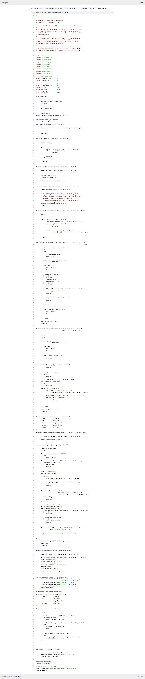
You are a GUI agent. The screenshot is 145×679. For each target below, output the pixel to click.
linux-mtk (39, 8)
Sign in (141, 2)
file (65, 12)
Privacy (15, 676)
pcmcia (95, 8)
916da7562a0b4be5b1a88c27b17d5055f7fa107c (61, 8)
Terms (19, 676)
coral (33, 8)
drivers (84, 8)
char (89, 8)
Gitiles (10, 676)
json (142, 676)
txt (138, 676)
